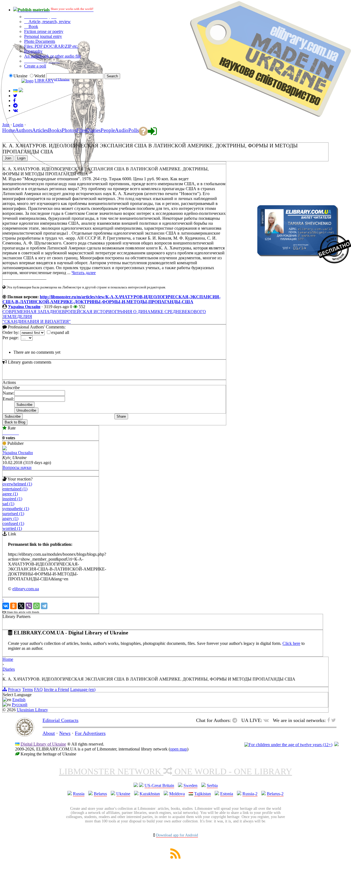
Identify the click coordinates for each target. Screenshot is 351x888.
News (64, 733)
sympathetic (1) (15, 508)
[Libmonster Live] (15, 110)
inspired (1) (12, 498)
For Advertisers (90, 733)
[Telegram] (44, 606)
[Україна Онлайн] (4, 448)
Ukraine (123, 793)
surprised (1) (13, 513)
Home (7, 659)
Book (32, 26)
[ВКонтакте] (5, 606)
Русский (19, 704)
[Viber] (29, 606)
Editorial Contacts (60, 720)
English (19, 699)
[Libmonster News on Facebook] (14, 100)
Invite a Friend (56, 689)
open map (178, 749)
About (49, 733)
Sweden (190, 785)
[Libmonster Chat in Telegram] (236, 720)
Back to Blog (15, 422)
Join (5, 124)
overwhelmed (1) (17, 484)
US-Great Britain (159, 785)
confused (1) (13, 523)
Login (18, 124)
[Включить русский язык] (21, 90)
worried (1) (12, 528)
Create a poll (35, 66)
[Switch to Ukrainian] (15, 90)
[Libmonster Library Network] (336, 744)
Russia (78, 793)
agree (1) (10, 493)
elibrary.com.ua (25, 588)
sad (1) (8, 503)
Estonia (226, 793)
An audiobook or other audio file (52, 56)
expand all (60, 332)
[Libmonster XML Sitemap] (175, 857)
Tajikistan (202, 793)
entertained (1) (14, 489)
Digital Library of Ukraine (43, 744)
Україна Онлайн (24, 306)
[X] (21, 606)
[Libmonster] (24, 735)
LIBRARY (44, 80)
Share (121, 416)
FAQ (38, 689)
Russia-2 (249, 793)
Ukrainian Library (32, 709)
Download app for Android (177, 835)
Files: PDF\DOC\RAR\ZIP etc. (51, 46)
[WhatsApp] (36, 606)
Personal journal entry (43, 36)
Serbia (212, 785)
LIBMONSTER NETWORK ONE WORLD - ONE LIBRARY (175, 771)
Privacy (14, 689)
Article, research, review (49, 21)
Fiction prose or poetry (43, 31)
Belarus (100, 793)
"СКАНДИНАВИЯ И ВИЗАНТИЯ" (36, 321)
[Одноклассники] (13, 606)
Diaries (8, 669)
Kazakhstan (150, 793)
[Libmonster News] (15, 95)
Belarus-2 (275, 793)
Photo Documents (39, 41)
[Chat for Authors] (15, 105)
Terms (27, 689)
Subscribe (13, 416)
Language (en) (82, 689)
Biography (33, 51)
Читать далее (84, 272)
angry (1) (10, 518)
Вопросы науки (17, 467)
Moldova (177, 793)
